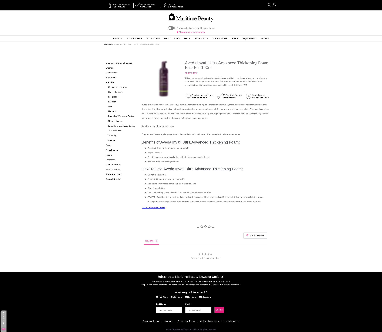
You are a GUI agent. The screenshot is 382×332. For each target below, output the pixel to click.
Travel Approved (113, 174)
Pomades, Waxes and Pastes (121, 116)
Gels (110, 106)
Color (108, 145)
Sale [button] (177, 38)
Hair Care (163, 297)
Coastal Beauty (113, 179)
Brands (118, 38)
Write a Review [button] (257, 235)
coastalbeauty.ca (231, 321)
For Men (112, 101)
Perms (109, 155)
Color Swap (134, 38)
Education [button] (153, 38)
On (171, 28)
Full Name (161, 304)
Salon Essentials (113, 169)
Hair (105, 44)
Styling (110, 44)
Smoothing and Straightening (121, 126)
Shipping (168, 321)
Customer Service (151, 321)
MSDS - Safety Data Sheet (153, 207)
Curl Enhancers (115, 92)
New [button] (167, 38)
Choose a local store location (191, 32)
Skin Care (177, 297)
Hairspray (112, 111)
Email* (188, 304)
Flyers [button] (265, 38)
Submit (219, 310)
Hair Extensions (113, 164)
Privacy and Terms (186, 321)
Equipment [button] (250, 38)
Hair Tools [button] (201, 38)
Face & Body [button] (219, 38)
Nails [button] (235, 38)
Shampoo (110, 67)
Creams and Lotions (117, 87)
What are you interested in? (191, 292)
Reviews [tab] (149, 240)
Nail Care (191, 297)
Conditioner (111, 72)
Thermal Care (114, 130)
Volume (111, 140)
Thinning (112, 135)
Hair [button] (187, 38)
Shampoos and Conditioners (119, 63)
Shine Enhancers (115, 121)
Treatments (111, 77)
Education (206, 297)
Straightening (112, 150)
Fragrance (110, 159)
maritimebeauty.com (209, 321)
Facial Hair (113, 96)
